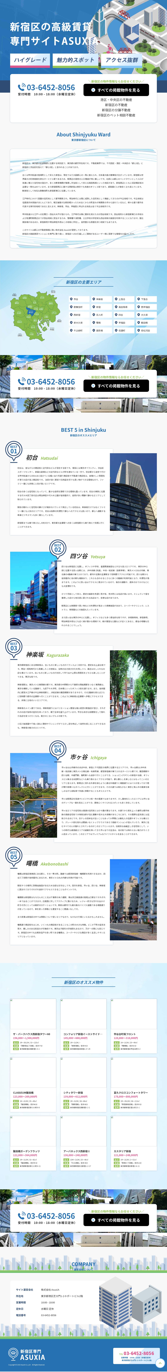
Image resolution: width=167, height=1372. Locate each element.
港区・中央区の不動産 (116, 99)
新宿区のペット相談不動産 (116, 115)
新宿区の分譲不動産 (116, 109)
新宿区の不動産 (116, 104)
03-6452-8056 (51, 87)
